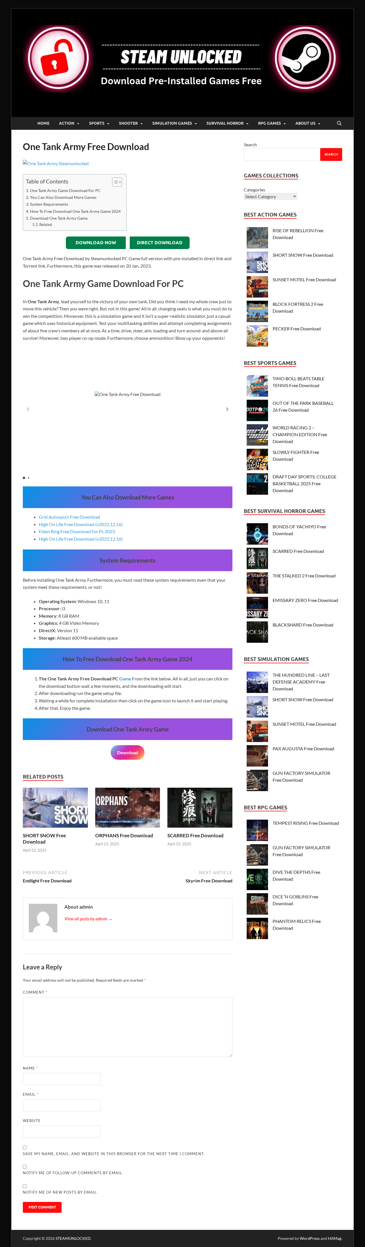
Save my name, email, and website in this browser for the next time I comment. (114, 1153)
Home (43, 123)
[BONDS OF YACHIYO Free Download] (257, 534)
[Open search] (339, 123)
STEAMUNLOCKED (73, 1238)
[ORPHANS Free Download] (127, 809)
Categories (254, 189)
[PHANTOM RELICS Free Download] (257, 929)
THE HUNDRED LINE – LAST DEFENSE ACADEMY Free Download (301, 681)
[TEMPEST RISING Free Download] (257, 831)
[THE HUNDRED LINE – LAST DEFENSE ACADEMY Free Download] (257, 683)
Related (45, 224)
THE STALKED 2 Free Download (304, 575)
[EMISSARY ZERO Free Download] (257, 608)
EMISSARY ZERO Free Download (305, 600)
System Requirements (49, 204)
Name (30, 1068)
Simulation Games (172, 123)
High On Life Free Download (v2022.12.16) (81, 524)
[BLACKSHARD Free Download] (257, 632)
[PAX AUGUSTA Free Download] (257, 756)
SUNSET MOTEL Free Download (304, 279)
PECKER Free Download (297, 328)
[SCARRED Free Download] (199, 809)
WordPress (310, 1238)
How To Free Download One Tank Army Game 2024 (75, 211)
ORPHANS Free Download (124, 835)
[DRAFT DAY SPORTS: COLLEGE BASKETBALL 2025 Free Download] (257, 484)
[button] (227, 409)
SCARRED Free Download (195, 835)
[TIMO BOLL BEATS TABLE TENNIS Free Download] (257, 386)
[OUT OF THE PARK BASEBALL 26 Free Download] (257, 411)
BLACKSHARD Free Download (303, 624)
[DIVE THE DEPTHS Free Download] (257, 880)
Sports (96, 123)
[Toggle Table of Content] (114, 182)
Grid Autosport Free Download (69, 517)
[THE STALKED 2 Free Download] (257, 583)
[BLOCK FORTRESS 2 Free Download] (257, 312)
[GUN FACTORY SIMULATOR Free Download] (257, 781)
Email (30, 1094)
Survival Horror (225, 123)
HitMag (334, 1238)
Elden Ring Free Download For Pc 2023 (77, 531)
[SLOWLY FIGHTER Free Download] (257, 460)
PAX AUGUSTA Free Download (303, 748)
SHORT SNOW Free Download (44, 838)
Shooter (128, 123)
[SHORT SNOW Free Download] (55, 809)
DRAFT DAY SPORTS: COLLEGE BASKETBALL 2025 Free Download (304, 483)
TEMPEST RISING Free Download (306, 823)
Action (66, 123)
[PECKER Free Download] (257, 336)
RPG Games (269, 123)
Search (250, 144)
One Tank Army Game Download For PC (65, 190)
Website (32, 1120)
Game (125, 678)
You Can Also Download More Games (63, 197)
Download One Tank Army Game (59, 218)
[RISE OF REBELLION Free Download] (257, 238)
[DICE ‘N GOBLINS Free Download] (257, 904)
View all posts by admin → (88, 918)
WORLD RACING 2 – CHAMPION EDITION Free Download (300, 434)
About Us (305, 123)
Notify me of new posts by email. (60, 1192)
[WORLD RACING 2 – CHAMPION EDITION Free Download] (257, 435)
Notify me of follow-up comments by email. (73, 1173)
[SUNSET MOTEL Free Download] (257, 287)
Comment (35, 992)
